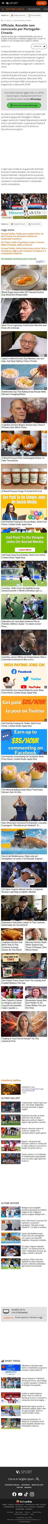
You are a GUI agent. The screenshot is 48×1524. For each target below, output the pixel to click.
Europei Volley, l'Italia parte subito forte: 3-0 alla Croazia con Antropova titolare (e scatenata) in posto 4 (22, 236)
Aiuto (32, 1514)
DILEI (26, 1507)
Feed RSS (20, 1487)
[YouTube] (20, 1496)
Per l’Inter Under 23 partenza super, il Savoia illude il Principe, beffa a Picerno (22, 243)
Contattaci (25, 1485)
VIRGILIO (11, 1504)
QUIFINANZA (40, 1507)
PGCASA (43, 1504)
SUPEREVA (28, 1509)
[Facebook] (14, 1496)
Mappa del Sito (37, 1485)
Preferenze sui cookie (21, 1514)
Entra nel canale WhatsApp (25, 105)
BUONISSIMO (20, 1509)
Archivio (27, 1487)
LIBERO (4, 1504)
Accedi (41, 3)
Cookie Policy (36, 1512)
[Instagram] (32, 1496)
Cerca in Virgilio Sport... (22, 1479)
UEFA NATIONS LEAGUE (22, 21)
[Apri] (3, 3)
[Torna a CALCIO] (3, 9)
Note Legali (19, 1512)
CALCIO (8, 21)
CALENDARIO (34, 9)
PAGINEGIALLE (20, 1504)
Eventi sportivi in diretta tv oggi (28, 1317)
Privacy (27, 1512)
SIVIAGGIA (32, 1507)
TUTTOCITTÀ (19, 1507)
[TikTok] (26, 1496)
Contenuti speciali (12, 1485)
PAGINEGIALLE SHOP (32, 1504)
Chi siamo (10, 1512)
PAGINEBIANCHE (9, 1507)
